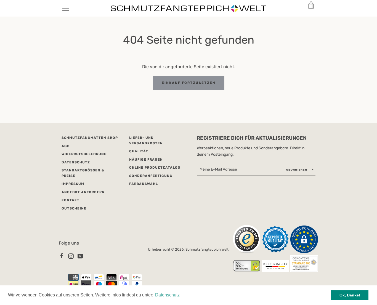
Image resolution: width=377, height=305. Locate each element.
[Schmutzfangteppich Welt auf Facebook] (61, 255)
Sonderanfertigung (150, 176)
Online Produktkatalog (154, 167)
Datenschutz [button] (167, 295)
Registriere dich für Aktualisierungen (252, 138)
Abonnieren (297, 169)
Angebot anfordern (83, 192)
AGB (66, 146)
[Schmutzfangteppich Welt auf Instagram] (71, 255)
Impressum (73, 184)
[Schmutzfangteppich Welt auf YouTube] (80, 255)
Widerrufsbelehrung (84, 154)
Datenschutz (76, 162)
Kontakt (70, 200)
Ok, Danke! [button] (349, 295)
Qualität (138, 151)
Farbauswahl (143, 184)
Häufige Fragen (146, 159)
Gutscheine (74, 208)
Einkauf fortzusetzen (189, 83)
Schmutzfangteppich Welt (207, 249)
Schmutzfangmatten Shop (90, 138)
